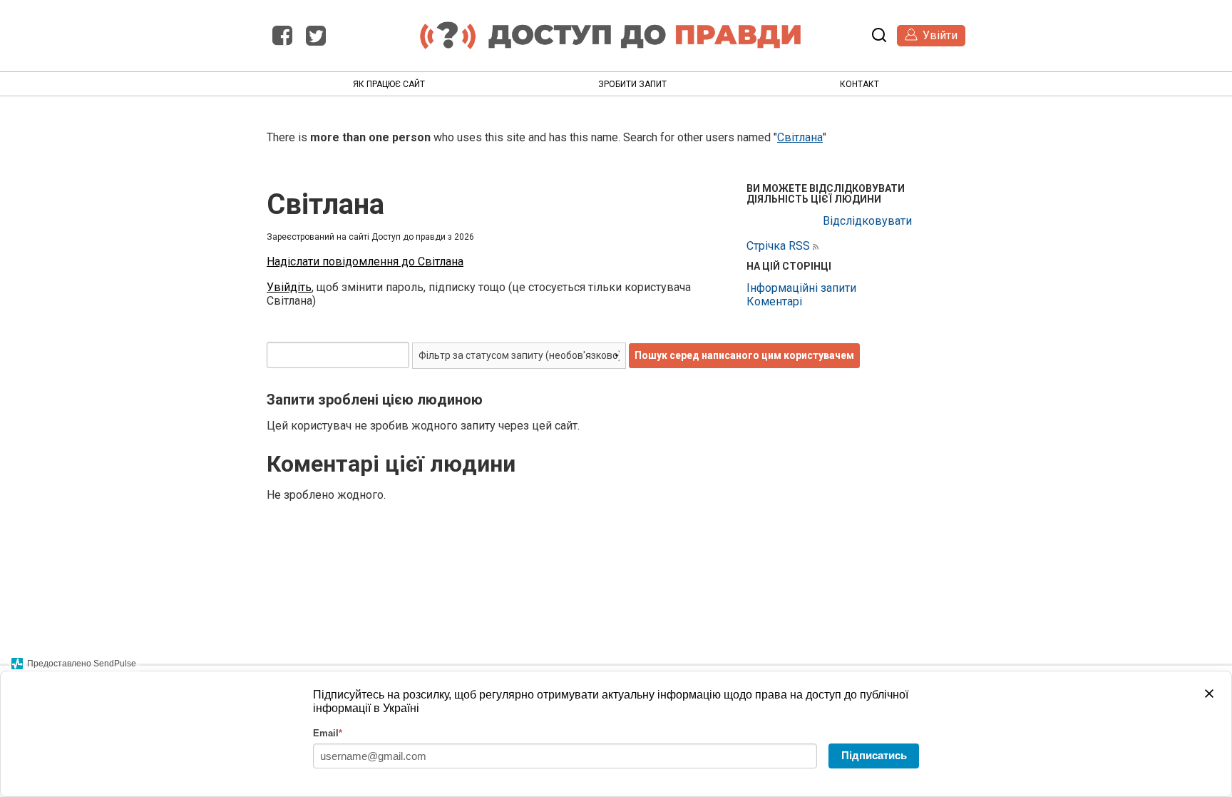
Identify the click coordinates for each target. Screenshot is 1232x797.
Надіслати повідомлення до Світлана (365, 261)
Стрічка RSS (778, 246)
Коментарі (774, 301)
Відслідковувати (867, 221)
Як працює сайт (389, 84)
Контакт (859, 84)
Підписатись (874, 755)
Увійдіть (289, 287)
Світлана (800, 137)
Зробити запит (632, 84)
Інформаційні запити (801, 288)
